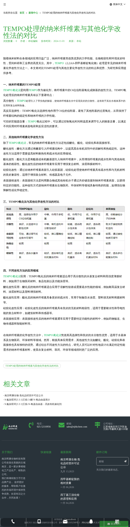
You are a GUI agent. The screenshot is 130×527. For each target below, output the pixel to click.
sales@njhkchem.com (77, 426)
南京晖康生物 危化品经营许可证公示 (24, 395)
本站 (79, 41)
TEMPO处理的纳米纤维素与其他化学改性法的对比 (32, 366)
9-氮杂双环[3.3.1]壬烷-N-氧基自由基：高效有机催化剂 (33, 404)
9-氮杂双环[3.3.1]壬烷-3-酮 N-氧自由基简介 (27, 399)
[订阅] (125, 461)
